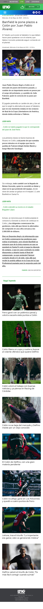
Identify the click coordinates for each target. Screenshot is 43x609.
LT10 (21, 1)
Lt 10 (6, 7)
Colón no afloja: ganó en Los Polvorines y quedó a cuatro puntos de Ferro (21, 500)
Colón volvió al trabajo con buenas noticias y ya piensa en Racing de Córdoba (18, 388)
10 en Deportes (8, 15)
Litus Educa (35, 1)
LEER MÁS (6, 121)
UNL (5, 1)
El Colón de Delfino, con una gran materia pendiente (18, 463)
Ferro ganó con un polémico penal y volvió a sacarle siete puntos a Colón (19, 313)
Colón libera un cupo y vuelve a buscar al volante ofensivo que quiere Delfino (20, 350)
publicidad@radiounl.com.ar (21, 599)
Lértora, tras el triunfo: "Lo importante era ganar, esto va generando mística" (20, 536)
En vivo (31, 7)
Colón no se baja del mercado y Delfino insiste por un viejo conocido (21, 426)
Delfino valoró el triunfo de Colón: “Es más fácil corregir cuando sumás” (20, 573)
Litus (27, 1)
